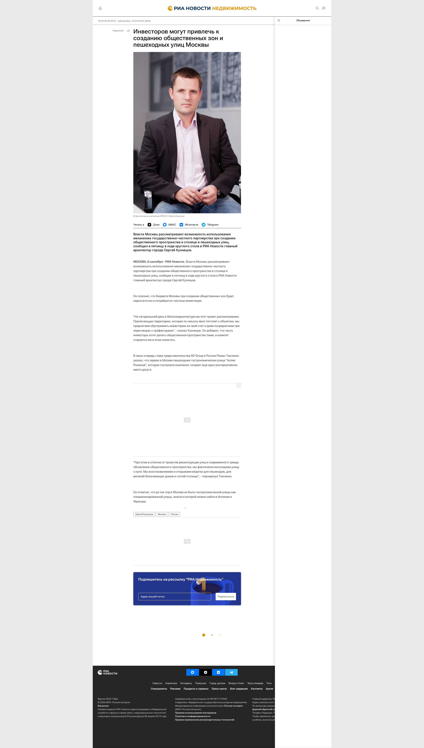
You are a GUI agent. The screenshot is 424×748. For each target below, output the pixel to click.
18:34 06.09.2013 (107, 21)
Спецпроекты (159, 688)
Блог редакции (239, 688)
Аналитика (171, 683)
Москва (162, 514)
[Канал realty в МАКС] (192, 672)
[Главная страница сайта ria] (187, 8)
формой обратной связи (265, 709)
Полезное (200, 683)
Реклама (175, 688)
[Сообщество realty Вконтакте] (218, 672)
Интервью (186, 683)
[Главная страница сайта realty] (212, 8)
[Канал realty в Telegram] (231, 672)
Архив (269, 688)
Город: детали (217, 683)
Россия (174, 514)
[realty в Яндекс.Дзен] (205, 672)
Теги (268, 683)
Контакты (257, 688)
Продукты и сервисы (196, 688)
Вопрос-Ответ (236, 683)
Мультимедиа (255, 683)
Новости (157, 683)
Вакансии (103, 705)
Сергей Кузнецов (144, 514)
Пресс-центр (219, 688)
